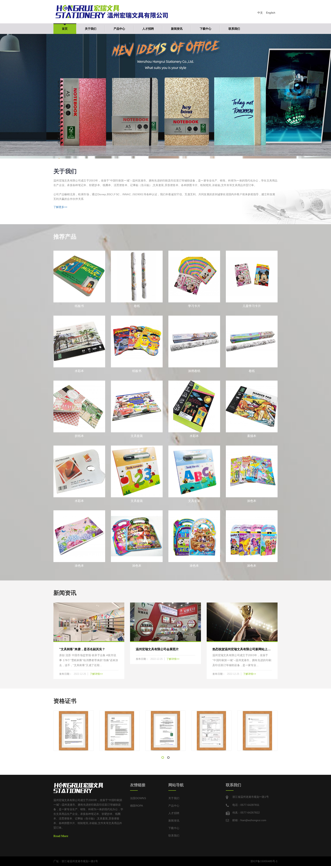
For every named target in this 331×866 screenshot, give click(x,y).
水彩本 (79, 371)
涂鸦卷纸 (194, 371)
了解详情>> (96, 673)
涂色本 (251, 500)
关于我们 (90, 28)
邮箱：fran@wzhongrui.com (249, 820)
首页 (65, 28)
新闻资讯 (177, 28)
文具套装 (137, 436)
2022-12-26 (80, 673)
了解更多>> (60, 206)
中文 (260, 12)
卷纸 (137, 306)
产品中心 (119, 28)
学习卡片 (194, 306)
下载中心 (205, 28)
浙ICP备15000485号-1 (264, 861)
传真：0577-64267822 (246, 812)
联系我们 (234, 28)
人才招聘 (148, 28)
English (270, 12)
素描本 (251, 436)
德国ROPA (136, 805)
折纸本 (79, 436)
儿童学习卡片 (252, 306)
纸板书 (79, 306)
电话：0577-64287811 (245, 804)
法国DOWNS (138, 798)
